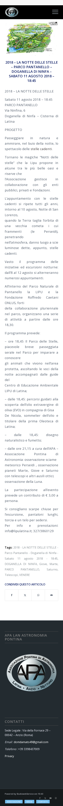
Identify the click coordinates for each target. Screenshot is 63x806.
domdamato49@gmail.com (31, 742)
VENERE (24, 575)
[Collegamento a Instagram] (55, 798)
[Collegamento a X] (45, 798)
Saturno (52, 569)
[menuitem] (53, 12)
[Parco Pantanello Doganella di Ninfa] (31, 39)
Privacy (9, 756)
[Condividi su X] (24, 595)
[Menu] (53, 12)
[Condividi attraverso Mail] (51, 595)
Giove (43, 564)
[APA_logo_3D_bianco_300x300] (26, 12)
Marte (54, 564)
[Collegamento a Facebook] (40, 798)
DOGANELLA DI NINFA (21, 564)
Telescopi (11, 575)
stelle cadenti (41, 149)
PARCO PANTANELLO (22, 569)
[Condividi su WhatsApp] (38, 595)
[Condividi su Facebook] (11, 595)
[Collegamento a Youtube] (50, 798)
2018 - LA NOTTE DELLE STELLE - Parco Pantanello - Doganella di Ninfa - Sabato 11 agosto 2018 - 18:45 (31, 552)
